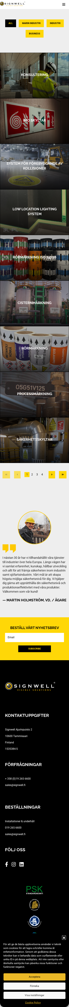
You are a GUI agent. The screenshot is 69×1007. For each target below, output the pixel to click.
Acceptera (34, 976)
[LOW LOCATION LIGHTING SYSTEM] (34, 212)
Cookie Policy (33, 1002)
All (11, 23)
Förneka (34, 986)
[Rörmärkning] (34, 349)
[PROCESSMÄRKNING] (34, 394)
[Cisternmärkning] (34, 303)
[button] (64, 937)
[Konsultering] (34, 75)
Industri (55, 23)
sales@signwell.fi (15, 785)
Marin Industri (31, 23)
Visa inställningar (34, 995)
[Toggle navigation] (65, 4)
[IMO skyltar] (34, 121)
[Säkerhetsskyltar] (34, 440)
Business (34, 33)
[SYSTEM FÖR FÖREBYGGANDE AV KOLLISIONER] (34, 166)
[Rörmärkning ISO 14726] (34, 258)
